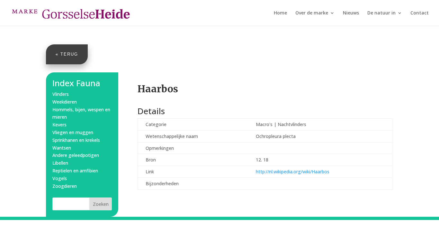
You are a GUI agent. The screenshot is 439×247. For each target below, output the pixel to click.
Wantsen (61, 148)
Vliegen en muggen (72, 132)
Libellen (60, 163)
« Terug (67, 54)
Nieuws (351, 13)
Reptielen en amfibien (75, 171)
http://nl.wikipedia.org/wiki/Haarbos (292, 172)
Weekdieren (64, 102)
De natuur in (381, 13)
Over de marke (311, 13)
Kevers (59, 125)
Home (280, 13)
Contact (419, 13)
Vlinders (60, 94)
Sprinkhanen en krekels (76, 140)
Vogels (59, 178)
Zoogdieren (64, 186)
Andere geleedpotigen (75, 155)
